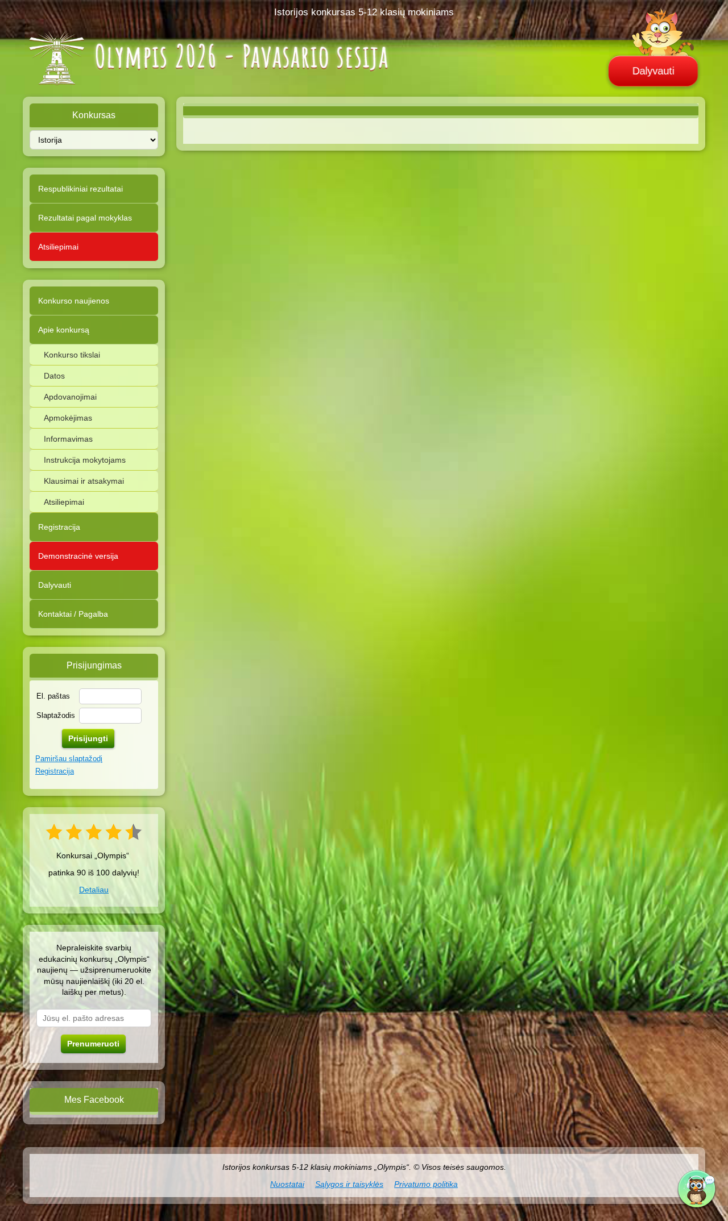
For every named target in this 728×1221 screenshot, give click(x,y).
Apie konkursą (63, 329)
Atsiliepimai (58, 246)
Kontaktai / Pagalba (73, 613)
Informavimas (68, 438)
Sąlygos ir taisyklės (349, 1184)
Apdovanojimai (70, 396)
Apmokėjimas (68, 417)
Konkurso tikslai (72, 354)
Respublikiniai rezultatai (80, 188)
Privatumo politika (426, 1184)
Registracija (59, 526)
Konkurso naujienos (73, 300)
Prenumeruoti (93, 1043)
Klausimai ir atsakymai (84, 480)
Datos (54, 375)
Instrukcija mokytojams (85, 459)
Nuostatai (287, 1184)
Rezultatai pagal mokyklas (85, 217)
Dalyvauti (653, 71)
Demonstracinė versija (78, 555)
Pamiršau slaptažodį (68, 758)
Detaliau (94, 889)
